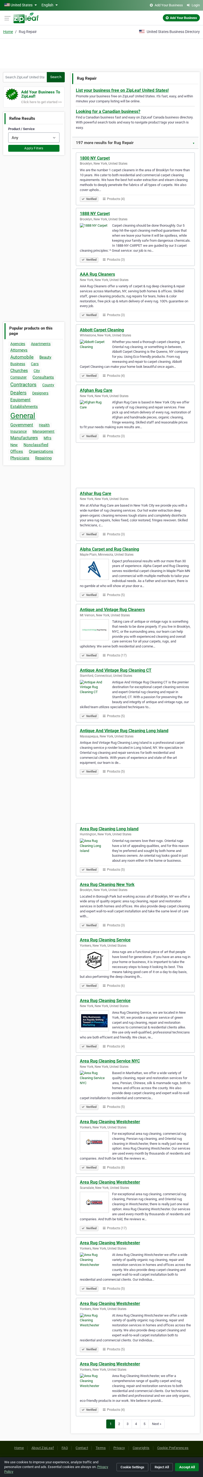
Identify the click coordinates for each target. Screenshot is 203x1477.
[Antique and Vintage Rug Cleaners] (96, 630)
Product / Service (21, 129)
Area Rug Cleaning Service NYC (110, 1061)
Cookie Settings (132, 1467)
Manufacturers (24, 437)
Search (55, 77)
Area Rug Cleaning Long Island (109, 828)
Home (8, 32)
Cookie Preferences (173, 1448)
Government (21, 424)
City (37, 371)
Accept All (187, 1467)
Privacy (119, 1448)
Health (44, 425)
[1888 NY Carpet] (96, 234)
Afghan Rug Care (96, 390)
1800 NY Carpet (95, 158)
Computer (18, 377)
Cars (35, 364)
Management (43, 431)
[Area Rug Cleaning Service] (96, 961)
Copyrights (141, 1448)
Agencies (17, 344)
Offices (16, 451)
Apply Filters (33, 148)
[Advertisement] (101, 53)
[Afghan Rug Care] (96, 411)
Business (17, 364)
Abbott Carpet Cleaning (102, 329)
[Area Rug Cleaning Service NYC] (96, 1082)
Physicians (19, 458)
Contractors (23, 385)
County (48, 385)
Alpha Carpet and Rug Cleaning (109, 549)
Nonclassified (36, 444)
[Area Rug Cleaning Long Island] (96, 849)
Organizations (41, 451)
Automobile (22, 357)
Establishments (24, 406)
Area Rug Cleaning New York (107, 884)
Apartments (40, 344)
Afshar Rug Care (95, 493)
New (14, 445)
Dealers (18, 393)
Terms (101, 1448)
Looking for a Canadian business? (108, 111)
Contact (82, 1448)
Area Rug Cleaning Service (105, 939)
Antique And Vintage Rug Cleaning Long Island (124, 730)
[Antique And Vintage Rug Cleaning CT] (96, 691)
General (22, 415)
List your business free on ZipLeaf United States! (122, 90)
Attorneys (18, 350)
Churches (19, 370)
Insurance (18, 431)
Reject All (162, 1467)
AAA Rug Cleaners (97, 274)
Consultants (43, 377)
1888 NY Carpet (95, 213)
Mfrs (47, 438)
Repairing (43, 458)
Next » (156, 1424)
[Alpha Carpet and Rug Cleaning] (96, 570)
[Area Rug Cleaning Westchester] (96, 1142)
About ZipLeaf (42, 1448)
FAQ (65, 1448)
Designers (40, 393)
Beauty (45, 357)
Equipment (20, 399)
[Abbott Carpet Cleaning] (96, 351)
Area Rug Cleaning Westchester (110, 1121)
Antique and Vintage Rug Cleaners (112, 609)
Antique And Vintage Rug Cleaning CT (115, 670)
